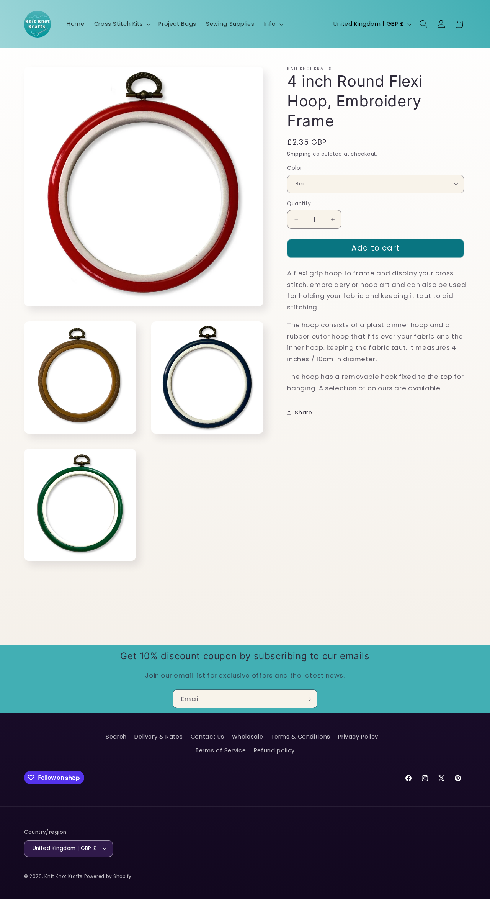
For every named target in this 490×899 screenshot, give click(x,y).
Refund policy (274, 750)
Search (116, 736)
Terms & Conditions (300, 736)
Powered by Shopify (108, 876)
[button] (121, 24)
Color (294, 168)
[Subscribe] (308, 698)
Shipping (299, 154)
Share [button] (303, 412)
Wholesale (247, 736)
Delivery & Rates (158, 736)
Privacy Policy (358, 736)
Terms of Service (220, 750)
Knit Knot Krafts (63, 876)
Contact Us (207, 736)
